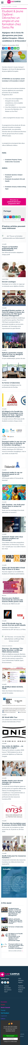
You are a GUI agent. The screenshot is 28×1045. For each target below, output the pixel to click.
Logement (4, 1015)
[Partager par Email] (18, 48)
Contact (6, 986)
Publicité (20, 986)
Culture (3, 1018)
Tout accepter (10, 1036)
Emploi (3, 1004)
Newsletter (7, 988)
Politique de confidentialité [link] (10, 1041)
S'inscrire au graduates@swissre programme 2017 (14, 201)
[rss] (8, 982)
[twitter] (5, 982)
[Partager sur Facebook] (5, 217)
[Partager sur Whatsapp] (15, 48)
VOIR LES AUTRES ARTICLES (15, 950)
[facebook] (2, 982)
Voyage (3, 1010)
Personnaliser (10, 1039)
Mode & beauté (5, 1007)
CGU (19, 978)
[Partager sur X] (6, 48)
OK (22, 219)
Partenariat (21, 988)
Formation (4, 1001)
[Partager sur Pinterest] (9, 48)
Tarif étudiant (5, 1013)
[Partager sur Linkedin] (12, 48)
